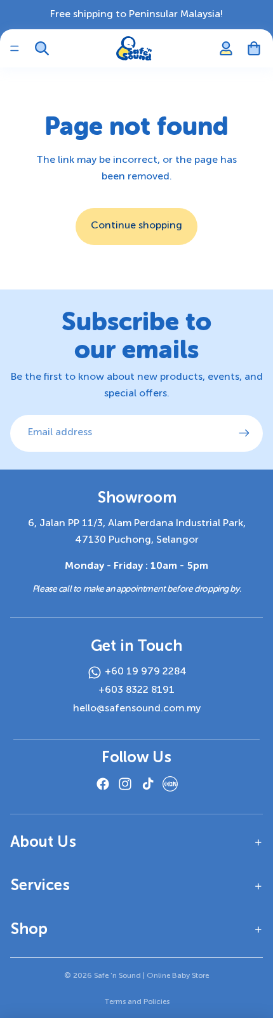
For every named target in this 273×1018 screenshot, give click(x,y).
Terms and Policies (137, 1002)
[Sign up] (244, 433)
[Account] (226, 48)
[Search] (42, 48)
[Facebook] (102, 783)
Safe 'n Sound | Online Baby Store (151, 976)
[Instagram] (125, 783)
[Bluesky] (170, 783)
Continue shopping (136, 226)
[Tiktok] (148, 783)
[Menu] (14, 48)
